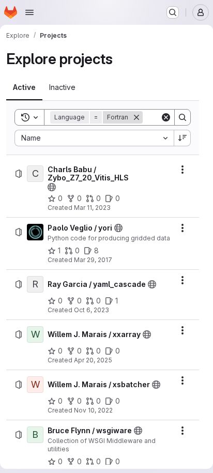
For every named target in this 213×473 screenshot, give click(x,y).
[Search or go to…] (172, 12)
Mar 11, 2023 (92, 207)
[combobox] (94, 138)
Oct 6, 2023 (91, 310)
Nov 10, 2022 (93, 410)
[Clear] (166, 117)
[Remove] (136, 117)
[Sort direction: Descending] (182, 138)
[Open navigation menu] (29, 12)
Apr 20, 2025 (93, 360)
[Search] (182, 117)
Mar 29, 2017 (93, 260)
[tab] (24, 87)
